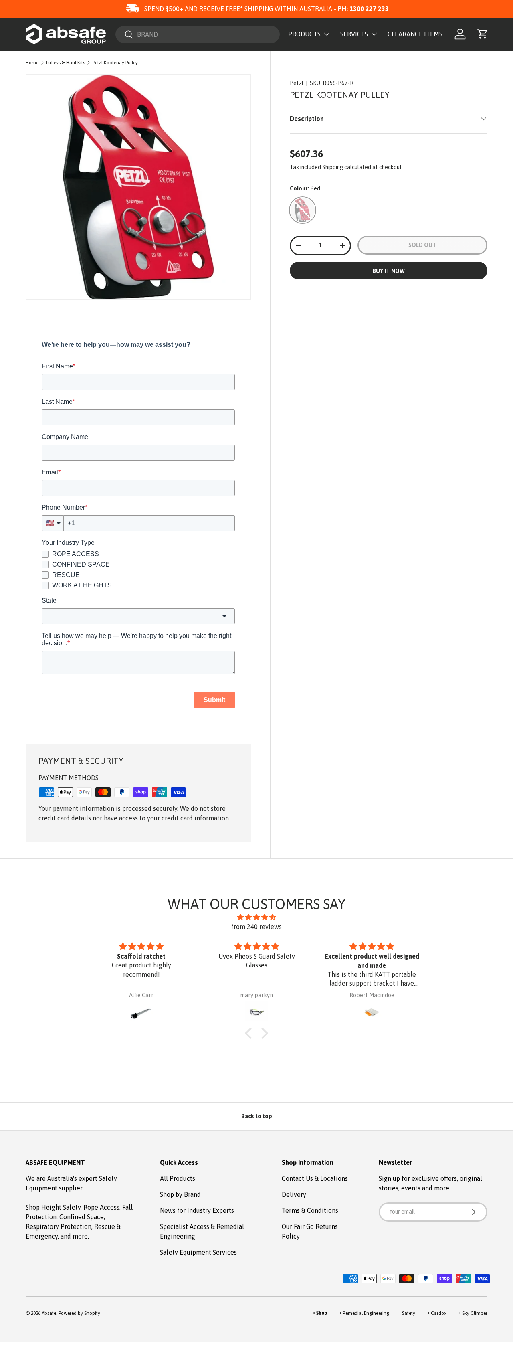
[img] (256, 917)
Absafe (49, 1313)
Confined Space (81, 1216)
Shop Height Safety (53, 1207)
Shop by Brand (180, 1194)
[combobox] (197, 34)
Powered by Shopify (79, 1313)
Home (32, 62)
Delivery (294, 1194)
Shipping (332, 167)
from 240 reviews (256, 926)
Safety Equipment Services (198, 1252)
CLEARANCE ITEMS (415, 34)
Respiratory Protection (58, 1226)
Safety (408, 1313)
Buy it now (388, 271)
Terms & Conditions (310, 1210)
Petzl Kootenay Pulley (115, 62)
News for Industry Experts (197, 1210)
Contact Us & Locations (315, 1178)
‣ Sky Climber (473, 1313)
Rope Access (101, 1207)
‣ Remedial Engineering (364, 1313)
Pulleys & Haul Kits (65, 62)
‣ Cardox (437, 1313)
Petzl (296, 83)
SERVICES (354, 34)
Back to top (256, 1116)
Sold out (422, 245)
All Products (177, 1178)
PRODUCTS (304, 34)
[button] (482, 34)
